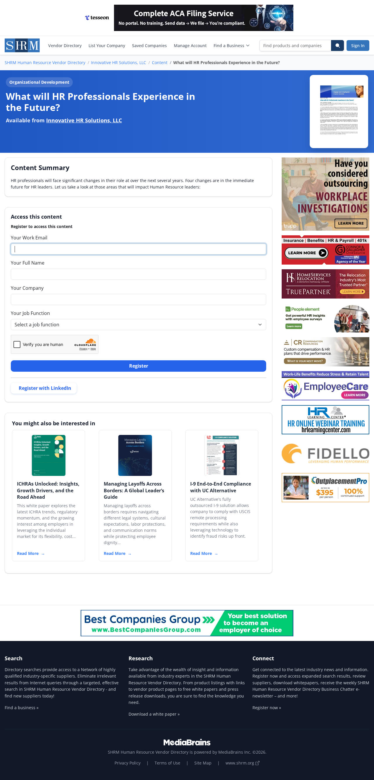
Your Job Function (30, 313)
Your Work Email (29, 237)
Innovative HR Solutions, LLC (118, 62)
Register (138, 366)
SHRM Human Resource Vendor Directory (45, 62)
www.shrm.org (240, 763)
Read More (28, 553)
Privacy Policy (128, 763)
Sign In (358, 45)
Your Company (27, 288)
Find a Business (229, 45)
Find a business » (22, 707)
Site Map (203, 763)
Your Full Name (27, 263)
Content (159, 62)
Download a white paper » (154, 714)
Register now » (266, 707)
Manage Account (190, 45)
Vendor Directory (65, 45)
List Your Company (107, 45)
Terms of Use (167, 763)
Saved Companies (149, 45)
